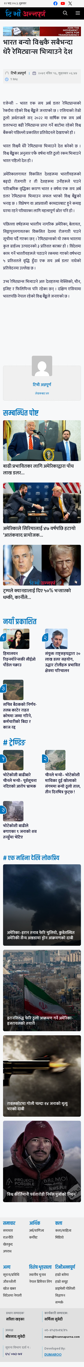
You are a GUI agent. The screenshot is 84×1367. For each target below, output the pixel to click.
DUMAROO (53, 1355)
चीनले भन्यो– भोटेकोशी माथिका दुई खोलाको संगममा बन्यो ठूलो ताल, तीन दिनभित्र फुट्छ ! (63, 784)
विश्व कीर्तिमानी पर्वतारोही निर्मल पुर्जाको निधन (41, 1194)
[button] (65, 13)
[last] (42, 32)
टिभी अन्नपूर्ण (18, 73)
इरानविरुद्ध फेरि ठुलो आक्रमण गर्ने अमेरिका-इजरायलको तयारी (40, 1021)
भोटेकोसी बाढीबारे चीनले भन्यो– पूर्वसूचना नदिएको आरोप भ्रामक (20, 781)
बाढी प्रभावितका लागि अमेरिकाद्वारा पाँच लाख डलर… (38, 469)
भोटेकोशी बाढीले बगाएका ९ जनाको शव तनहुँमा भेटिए (20, 831)
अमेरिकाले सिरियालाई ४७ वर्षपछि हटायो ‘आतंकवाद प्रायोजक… (39, 531)
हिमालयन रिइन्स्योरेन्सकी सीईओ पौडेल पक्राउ (19, 659)
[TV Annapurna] (25, 13)
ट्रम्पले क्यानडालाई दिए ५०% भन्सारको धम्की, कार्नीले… (37, 594)
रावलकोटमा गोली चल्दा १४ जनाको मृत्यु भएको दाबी (37, 1106)
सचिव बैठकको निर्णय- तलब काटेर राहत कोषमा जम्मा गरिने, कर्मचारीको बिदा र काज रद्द (20, 716)
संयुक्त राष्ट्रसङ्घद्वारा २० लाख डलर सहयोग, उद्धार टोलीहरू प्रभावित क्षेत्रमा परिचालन (62, 662)
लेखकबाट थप (42, 393)
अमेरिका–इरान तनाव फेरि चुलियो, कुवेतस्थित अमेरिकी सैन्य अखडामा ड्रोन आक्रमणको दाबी (41, 935)
